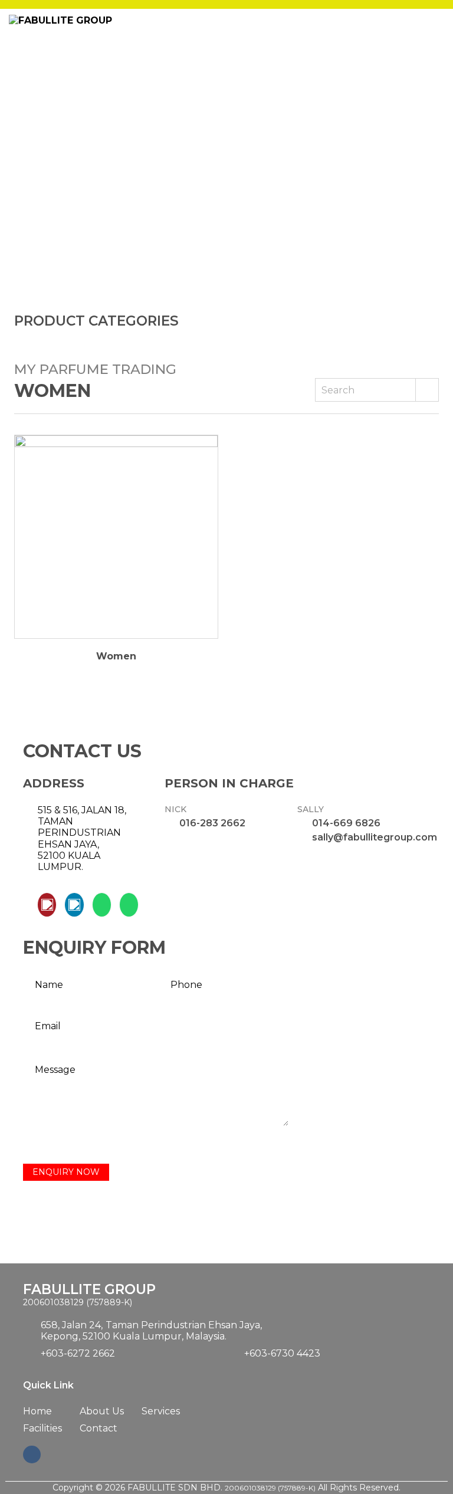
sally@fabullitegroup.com (374, 837)
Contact (98, 1428)
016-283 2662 (212, 823)
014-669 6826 (346, 823)
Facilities (42, 1428)
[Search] (427, 390)
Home (37, 1411)
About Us (102, 1411)
